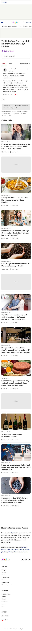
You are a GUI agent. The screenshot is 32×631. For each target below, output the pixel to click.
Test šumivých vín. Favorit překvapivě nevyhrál (16, 426)
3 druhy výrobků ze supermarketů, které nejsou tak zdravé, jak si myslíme (16, 190)
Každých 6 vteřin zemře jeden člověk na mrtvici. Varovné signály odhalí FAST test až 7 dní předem (16, 137)
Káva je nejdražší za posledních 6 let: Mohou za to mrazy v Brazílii (16, 255)
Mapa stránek (5, 582)
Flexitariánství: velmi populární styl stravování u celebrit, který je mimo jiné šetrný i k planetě (16, 223)
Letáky (3, 604)
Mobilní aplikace (6, 594)
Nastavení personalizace (8, 585)
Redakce (4, 575)
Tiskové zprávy (5, 577)
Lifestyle (3, 141)
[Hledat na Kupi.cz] (23, 22)
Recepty (4, 2)
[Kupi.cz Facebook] (22, 559)
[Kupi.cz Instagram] (25, 559)
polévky (27, 549)
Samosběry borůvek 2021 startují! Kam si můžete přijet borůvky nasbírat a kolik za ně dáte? (16, 490)
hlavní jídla (10, 549)
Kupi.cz (25, 528)
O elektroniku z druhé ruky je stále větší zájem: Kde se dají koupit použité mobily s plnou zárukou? (16, 307)
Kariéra (4, 580)
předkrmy (4, 552)
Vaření (3, 378)
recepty (23, 547)
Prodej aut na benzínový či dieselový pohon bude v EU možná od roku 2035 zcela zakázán (16, 457)
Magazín (4, 596)
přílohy (10, 552)
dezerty (3, 549)
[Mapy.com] (29, 559)
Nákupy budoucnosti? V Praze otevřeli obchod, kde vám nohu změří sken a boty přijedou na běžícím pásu (16, 340)
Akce (3, 606)
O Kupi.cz (4, 570)
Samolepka (5, 601)
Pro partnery (5, 615)
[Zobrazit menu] (2, 22)
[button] (7, 51)
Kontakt (4, 572)
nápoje (16, 549)
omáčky (21, 549)
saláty (15, 552)
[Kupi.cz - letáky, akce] (16, 22)
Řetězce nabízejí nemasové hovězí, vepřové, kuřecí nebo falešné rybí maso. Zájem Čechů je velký (16, 373)
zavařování (24, 552)
